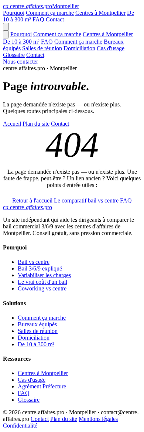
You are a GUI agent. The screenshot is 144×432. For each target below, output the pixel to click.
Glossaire (14, 55)
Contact (55, 19)
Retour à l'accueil (32, 200)
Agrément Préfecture (42, 386)
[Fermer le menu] (6, 34)
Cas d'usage (110, 48)
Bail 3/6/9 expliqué (40, 268)
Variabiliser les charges (44, 275)
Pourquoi (13, 13)
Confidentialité (20, 425)
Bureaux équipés (37, 324)
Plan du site (36, 123)
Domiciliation (79, 48)
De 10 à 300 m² (21, 41)
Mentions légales (98, 419)
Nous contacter (20, 61)
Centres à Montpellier (100, 13)
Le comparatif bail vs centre (86, 200)
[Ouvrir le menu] (6, 27)
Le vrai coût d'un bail (42, 282)
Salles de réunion (42, 48)
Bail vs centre (33, 262)
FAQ (38, 19)
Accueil (12, 123)
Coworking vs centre (42, 288)
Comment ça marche (50, 13)
